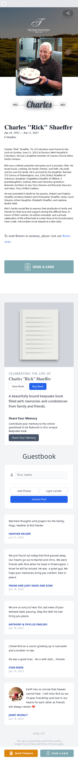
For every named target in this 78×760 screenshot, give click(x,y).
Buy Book (37, 386)
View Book (18, 386)
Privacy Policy (29, 743)
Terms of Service (48, 743)
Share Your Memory (24, 437)
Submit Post (39, 499)
